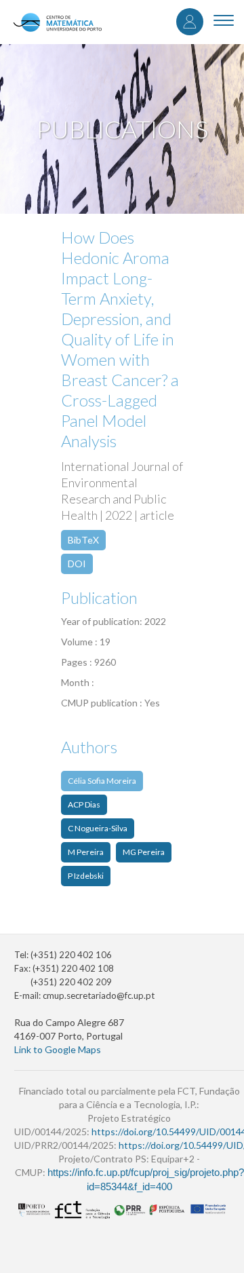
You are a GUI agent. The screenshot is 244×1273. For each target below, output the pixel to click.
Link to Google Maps (57, 1049)
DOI (77, 563)
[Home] (57, 22)
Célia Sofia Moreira (102, 781)
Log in (189, 21)
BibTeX (83, 540)
